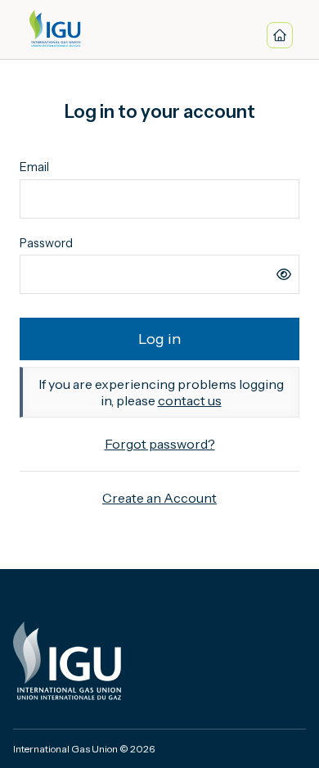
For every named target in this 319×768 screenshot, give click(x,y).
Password (46, 243)
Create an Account (159, 498)
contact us (190, 400)
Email (34, 167)
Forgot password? (160, 444)
